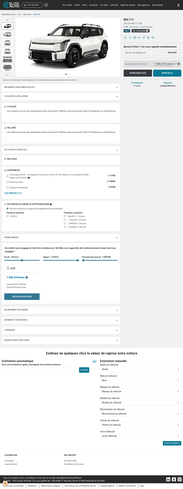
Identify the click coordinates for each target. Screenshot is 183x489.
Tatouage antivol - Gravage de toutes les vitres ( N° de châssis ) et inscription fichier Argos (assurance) (49, 176)
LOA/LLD (114, 5)
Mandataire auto (9, 14)
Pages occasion (127, 485)
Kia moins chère (70, 460)
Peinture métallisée (19, 187)
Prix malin (67, 5)
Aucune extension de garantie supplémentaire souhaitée (36, 208)
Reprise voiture (128, 5)
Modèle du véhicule (110, 398)
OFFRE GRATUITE (138, 73)
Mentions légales (50, 485)
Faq (142, 485)
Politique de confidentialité (80, 485)
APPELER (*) (167, 73)
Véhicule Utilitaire (13, 485)
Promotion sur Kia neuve (73, 464)
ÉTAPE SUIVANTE (172, 443)
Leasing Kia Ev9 (11, 464)
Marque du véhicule (109, 387)
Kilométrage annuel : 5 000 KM (96, 257)
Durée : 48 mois (11, 257)
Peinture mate (16, 182)
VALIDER (84, 370)
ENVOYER (172, 53)
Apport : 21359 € (51, 257)
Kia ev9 (36, 14)
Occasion (93, 5)
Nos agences (144, 5)
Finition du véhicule (109, 420)
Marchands (157, 5)
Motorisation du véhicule (112, 409)
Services (32, 485)
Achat (77, 5)
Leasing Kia (9, 460)
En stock (104, 5)
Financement (107, 485)
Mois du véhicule (108, 376)
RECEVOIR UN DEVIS (21, 297)
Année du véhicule (109, 364)
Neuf (84, 5)
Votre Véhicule (107, 431)
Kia (20, 14)
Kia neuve (28, 14)
